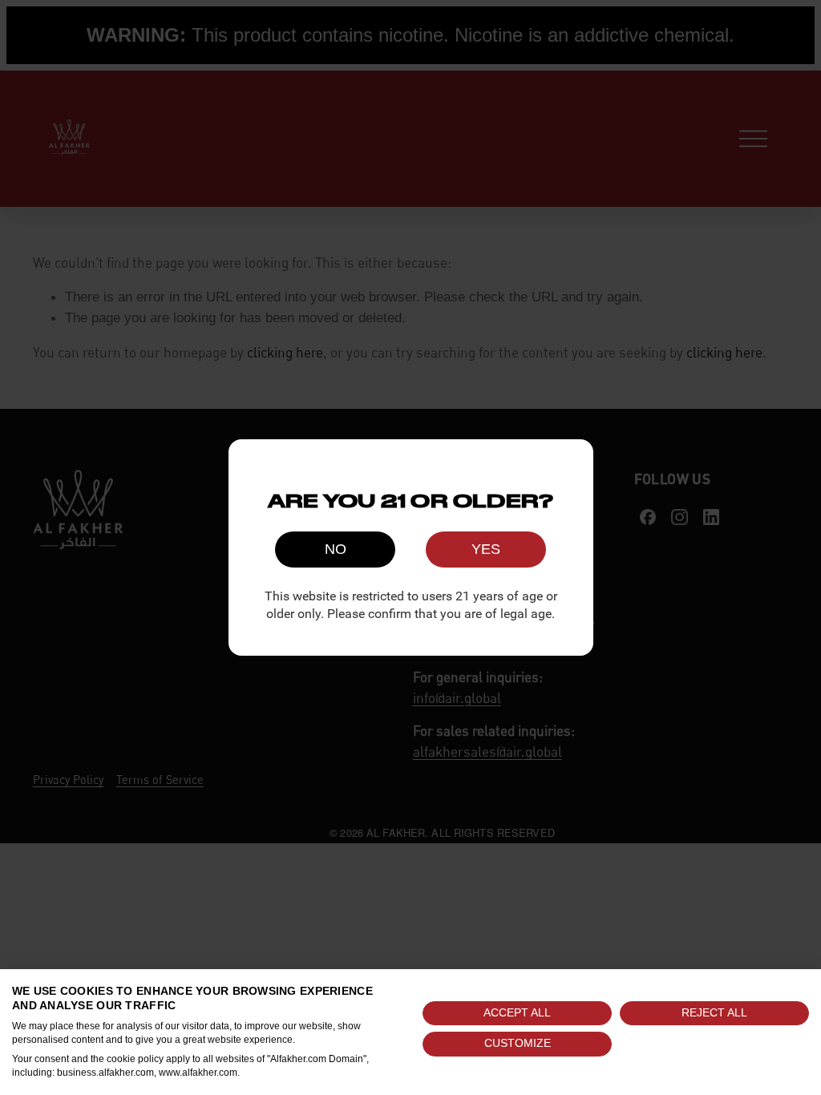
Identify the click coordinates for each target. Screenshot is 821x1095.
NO (335, 549)
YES (485, 549)
